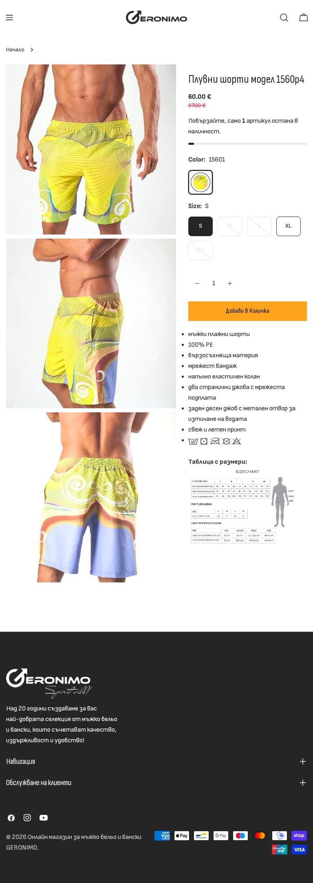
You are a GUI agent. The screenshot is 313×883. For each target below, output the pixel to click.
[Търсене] (284, 17)
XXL (204, 253)
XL (288, 225)
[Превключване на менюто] (9, 17)
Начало (15, 49)
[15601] (200, 182)
